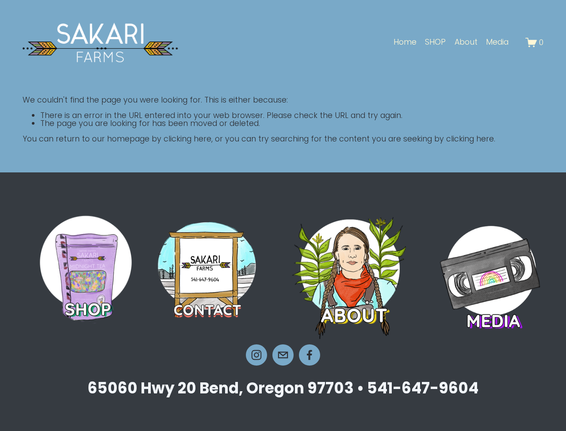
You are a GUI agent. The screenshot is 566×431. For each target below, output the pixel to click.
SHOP (435, 42)
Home (405, 42)
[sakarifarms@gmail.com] (283, 355)
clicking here (187, 138)
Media (497, 42)
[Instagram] (256, 355)
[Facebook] (309, 355)
